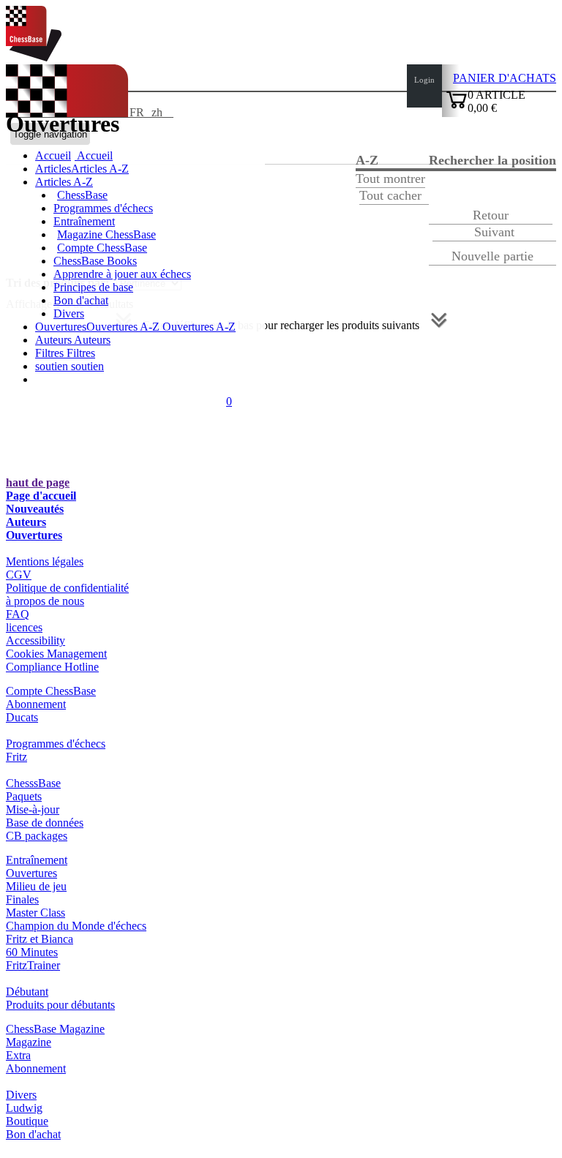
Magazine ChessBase (106, 234)
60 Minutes (32, 952)
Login (424, 79)
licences (24, 627)
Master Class (35, 912)
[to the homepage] (33, 57)
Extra (18, 1055)
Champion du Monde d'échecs (76, 926)
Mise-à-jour (32, 809)
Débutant (27, 991)
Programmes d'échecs (103, 208)
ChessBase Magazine (55, 1029)
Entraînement (84, 221)
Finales (22, 899)
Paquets (24, 796)
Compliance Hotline (52, 667)
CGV (18, 574)
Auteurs (54, 340)
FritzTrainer (33, 965)
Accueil (94, 155)
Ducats (22, 717)
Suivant (494, 232)
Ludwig (24, 1108)
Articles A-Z (64, 182)
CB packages (36, 836)
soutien (53, 366)
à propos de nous (45, 601)
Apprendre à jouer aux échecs (122, 274)
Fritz (16, 757)
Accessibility (35, 640)
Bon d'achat (80, 300)
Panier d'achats (504, 78)
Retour (491, 215)
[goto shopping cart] (457, 106)
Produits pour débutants (60, 1005)
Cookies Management (56, 653)
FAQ (17, 614)
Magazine (28, 1042)
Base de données (44, 822)
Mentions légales (44, 561)
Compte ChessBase (102, 247)
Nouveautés (35, 509)
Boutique (27, 1121)
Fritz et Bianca (39, 939)
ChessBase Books (95, 261)
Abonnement (36, 704)
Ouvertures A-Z (198, 326)
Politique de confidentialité (67, 588)
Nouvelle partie (492, 256)
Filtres (51, 353)
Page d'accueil (41, 495)
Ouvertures (34, 535)
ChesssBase (33, 783)
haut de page (38, 482)
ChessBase (82, 195)
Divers (68, 313)
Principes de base (93, 287)
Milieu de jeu (36, 886)
